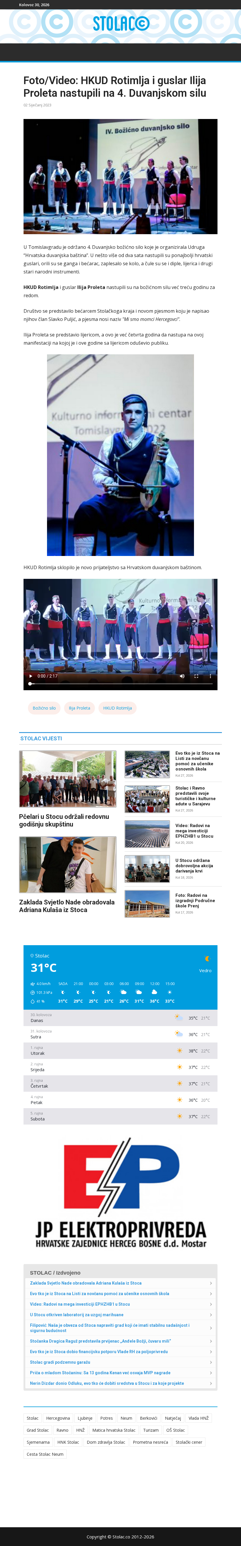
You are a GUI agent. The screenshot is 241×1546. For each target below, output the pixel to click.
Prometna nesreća (150, 1442)
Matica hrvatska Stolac (113, 1430)
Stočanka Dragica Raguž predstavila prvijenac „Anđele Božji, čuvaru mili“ (100, 1341)
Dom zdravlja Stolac (106, 1442)
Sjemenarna (38, 1442)
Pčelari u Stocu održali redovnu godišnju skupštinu (64, 820)
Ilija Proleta (79, 708)
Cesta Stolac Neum (45, 1454)
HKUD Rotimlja (117, 708)
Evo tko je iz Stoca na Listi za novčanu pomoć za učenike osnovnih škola (197, 761)
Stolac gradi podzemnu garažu (60, 1362)
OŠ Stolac (175, 1430)
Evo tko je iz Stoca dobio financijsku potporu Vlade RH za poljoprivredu (99, 1351)
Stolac (33, 1418)
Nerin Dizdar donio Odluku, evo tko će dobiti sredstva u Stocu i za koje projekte (107, 1383)
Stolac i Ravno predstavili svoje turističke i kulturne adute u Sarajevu (195, 796)
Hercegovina (58, 1418)
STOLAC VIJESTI (41, 738)
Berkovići (148, 1418)
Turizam (151, 1430)
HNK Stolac (68, 1442)
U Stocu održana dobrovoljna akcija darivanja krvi (194, 866)
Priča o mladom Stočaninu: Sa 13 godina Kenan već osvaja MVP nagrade (100, 1372)
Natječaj (173, 1418)
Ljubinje (85, 1418)
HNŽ (80, 1430)
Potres (106, 1418)
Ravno (62, 1430)
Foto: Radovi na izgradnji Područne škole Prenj (195, 901)
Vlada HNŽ (199, 1418)
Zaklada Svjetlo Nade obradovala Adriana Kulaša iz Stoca (67, 906)
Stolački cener (189, 1442)
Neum (126, 1418)
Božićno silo (44, 708)
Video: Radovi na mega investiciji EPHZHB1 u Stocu (194, 831)
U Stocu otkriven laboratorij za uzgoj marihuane (76, 1314)
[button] (39, 993)
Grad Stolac (38, 1430)
